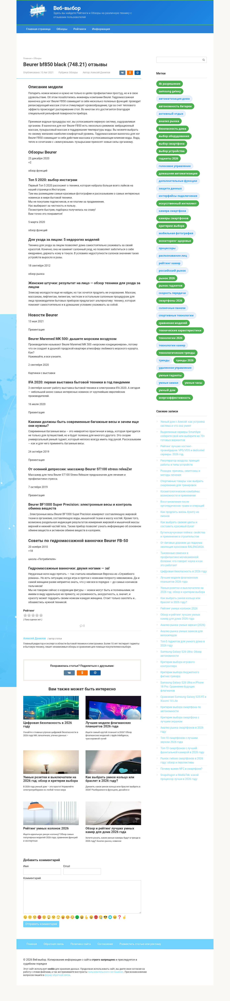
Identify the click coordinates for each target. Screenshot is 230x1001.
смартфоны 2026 (170, 300)
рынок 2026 (167, 278)
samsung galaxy (170, 91)
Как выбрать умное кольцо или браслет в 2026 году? (110, 779)
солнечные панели (172, 308)
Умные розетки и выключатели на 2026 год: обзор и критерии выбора (50, 779)
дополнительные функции (178, 181)
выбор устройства (172, 151)
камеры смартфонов (173, 218)
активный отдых (171, 114)
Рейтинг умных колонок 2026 (46, 828)
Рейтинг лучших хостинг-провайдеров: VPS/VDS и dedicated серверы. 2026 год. (182, 450)
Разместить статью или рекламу (140, 944)
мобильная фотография (176, 233)
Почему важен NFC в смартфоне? (181, 768)
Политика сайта (81, 944)
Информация (101, 29)
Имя (26, 866)
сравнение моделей (173, 323)
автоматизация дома (174, 99)
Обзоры (62, 29)
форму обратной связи (57, 975)
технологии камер (172, 345)
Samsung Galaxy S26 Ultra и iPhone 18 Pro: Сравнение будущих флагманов (182, 686)
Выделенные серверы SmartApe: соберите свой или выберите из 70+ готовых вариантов (182, 436)
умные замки (168, 383)
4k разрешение (169, 84)
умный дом (167, 390)
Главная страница (38, 29)
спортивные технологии (176, 315)
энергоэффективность (174, 398)
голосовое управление (175, 166)
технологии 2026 (170, 338)
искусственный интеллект (177, 203)
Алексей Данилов (34, 638)
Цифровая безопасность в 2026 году (47, 724)
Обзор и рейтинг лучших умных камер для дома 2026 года (110, 830)
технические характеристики (180, 330)
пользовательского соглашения (105, 972)
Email (66, 866)
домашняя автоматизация (178, 173)
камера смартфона (172, 211)
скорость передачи (172, 293)
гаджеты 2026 (168, 158)
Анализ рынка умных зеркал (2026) (182, 625)
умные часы (193, 383)
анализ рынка (169, 121)
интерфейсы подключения (178, 196)
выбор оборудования (174, 136)
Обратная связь (54, 944)
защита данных (170, 188)
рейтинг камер (169, 263)
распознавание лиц (173, 255)
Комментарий (32, 878)
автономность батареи (175, 106)
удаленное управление (175, 368)
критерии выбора (171, 226)
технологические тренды (177, 353)
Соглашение (105, 944)
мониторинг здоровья (175, 241)
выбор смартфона (172, 143)
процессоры (167, 248)
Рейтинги (79, 29)
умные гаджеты (170, 375)
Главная (32, 944)
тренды (164, 360)
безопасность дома (172, 128)
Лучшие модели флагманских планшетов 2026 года (108, 724)
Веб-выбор (66, 8)
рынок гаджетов (170, 285)
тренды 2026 (184, 360)
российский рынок (172, 270)
